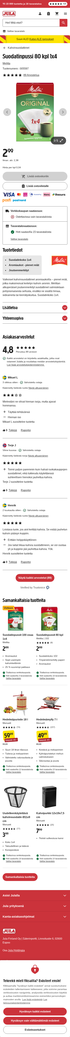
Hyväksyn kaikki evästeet (35, 1011)
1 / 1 (56, 140)
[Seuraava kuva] (63, 112)
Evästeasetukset (35, 1029)
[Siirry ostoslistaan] (48, 14)
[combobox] (35, 23)
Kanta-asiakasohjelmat (18, 916)
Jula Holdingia (16, 950)
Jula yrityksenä (13, 906)
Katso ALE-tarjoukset (41, 39)
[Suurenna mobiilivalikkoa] (65, 14)
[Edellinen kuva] (7, 112)
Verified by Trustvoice (32, 587)
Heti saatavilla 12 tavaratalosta (19, 770)
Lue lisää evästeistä (32, 999)
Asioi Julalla (11, 895)
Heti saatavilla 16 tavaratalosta (53, 677)
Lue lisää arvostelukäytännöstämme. (26, 364)
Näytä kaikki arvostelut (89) (35, 577)
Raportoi (26, 430)
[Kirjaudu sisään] (40, 14)
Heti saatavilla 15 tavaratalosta (53, 770)
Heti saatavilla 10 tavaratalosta (53, 860)
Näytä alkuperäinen (38, 388)
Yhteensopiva (13, 318)
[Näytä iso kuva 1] (35, 112)
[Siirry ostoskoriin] (57, 14)
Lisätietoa (10, 307)
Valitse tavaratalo (16, 31)
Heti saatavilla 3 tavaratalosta (19, 677)
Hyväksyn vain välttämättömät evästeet (35, 1020)
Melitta (6, 63)
